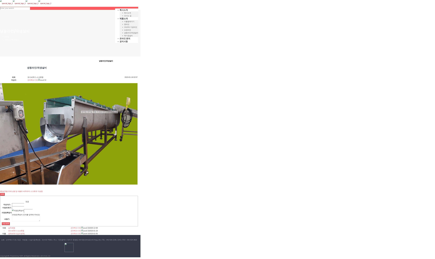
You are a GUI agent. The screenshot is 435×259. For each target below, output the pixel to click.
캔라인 (38, 61)
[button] (33, 80)
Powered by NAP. (16, 256)
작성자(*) (6, 205)
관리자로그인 (45, 256)
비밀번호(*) (6, 208)
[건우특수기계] (25, 3)
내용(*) (6, 219)
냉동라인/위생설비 (12, 40)
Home (7, 37)
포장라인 (83, 61)
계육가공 (15, 71)
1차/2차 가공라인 (60, 61)
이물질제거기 (16, 61)
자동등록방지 (7, 213)
